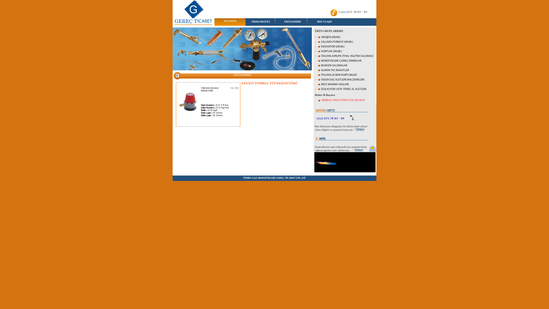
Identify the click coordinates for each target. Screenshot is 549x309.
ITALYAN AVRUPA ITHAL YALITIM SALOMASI (347, 56)
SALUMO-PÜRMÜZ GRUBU (337, 42)
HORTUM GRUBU (331, 51)
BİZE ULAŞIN (324, 21)
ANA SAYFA (230, 21)
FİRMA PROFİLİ (261, 21)
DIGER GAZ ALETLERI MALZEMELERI (342, 79)
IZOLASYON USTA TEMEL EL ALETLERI (343, 89)
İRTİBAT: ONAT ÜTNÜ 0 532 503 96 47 (343, 100)
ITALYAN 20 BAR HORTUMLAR (339, 75)
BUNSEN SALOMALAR (334, 65)
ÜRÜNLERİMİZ (292, 21)
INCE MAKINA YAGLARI (335, 84)
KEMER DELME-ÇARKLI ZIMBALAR (341, 60)
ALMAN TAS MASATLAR (335, 70)
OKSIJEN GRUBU (331, 37)
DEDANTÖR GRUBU (333, 46)
